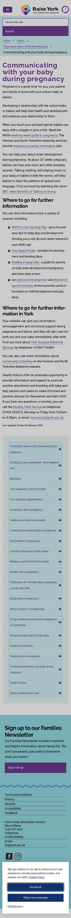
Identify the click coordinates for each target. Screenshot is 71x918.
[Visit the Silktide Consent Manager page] (62, 906)
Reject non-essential (35, 897)
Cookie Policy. (37, 877)
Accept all (35, 887)
